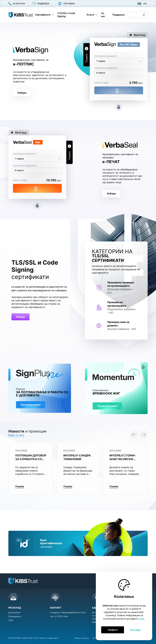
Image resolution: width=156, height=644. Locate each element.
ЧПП (10, 620)
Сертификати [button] (42, 14)
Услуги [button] (90, 14)
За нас (103, 15)
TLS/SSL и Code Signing (66, 15)
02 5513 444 (61, 616)
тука (141, 618)
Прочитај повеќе (31, 404)
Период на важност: (106, 56)
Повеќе (19, 486)
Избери (22, 92)
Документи (14, 612)
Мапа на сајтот (82, 638)
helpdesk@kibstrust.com (73, 612)
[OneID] (78, 536)
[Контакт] (55, 597)
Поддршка (118, 14)
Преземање (14, 616)
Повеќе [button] (86, 58)
